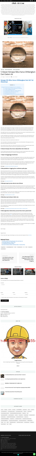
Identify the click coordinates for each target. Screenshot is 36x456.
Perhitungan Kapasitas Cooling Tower (8, 242)
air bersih (9, 409)
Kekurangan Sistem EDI (9, 181)
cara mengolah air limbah (11, 411)
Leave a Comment (14, 76)
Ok (18, 454)
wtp (7, 424)
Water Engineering (8, 69)
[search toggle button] (34, 0)
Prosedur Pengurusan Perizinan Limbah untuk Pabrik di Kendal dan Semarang (5, 272)
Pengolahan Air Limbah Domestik (27, 418)
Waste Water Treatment (20, 422)
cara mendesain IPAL (3, 411)
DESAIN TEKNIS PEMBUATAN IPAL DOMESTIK (15, 413)
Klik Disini (30, 235)
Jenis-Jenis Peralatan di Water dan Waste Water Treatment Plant (13, 244)
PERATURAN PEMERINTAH (4, 420)
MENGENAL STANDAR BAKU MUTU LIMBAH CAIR (13, 383)
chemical (25, 411)
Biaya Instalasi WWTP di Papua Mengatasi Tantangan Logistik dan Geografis (17, 272)
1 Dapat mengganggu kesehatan (9, 89)
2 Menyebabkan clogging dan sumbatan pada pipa (12, 90)
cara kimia (32, 409)
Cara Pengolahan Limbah (19, 411)
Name (2, 292)
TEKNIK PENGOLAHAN (12, 422)
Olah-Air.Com (18, 3)
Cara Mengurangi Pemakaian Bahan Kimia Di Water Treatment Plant (16, 208)
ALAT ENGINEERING (19, 409)
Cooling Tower (29, 411)
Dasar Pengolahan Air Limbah (5, 413)
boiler (11, 214)
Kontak (8, 0)
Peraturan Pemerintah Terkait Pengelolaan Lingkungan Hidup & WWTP (17, 387)
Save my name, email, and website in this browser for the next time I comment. (14, 297)
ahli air (2, 69)
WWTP (10, 424)
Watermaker (32, 422)
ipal (31, 271)
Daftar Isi (10, 0)
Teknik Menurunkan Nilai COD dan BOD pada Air (13, 391)
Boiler (29, 409)
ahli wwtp (26, 271)
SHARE (2, 422)
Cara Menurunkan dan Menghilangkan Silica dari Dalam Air (12, 241)
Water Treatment (16, 69)
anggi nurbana (25, 409)
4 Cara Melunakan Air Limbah (10, 194)
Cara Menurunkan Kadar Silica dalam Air (11, 166)
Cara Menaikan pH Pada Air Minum (8, 243)
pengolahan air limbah (18, 418)
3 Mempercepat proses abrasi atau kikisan (10, 91)
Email (14, 292)
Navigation (18, 18)
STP (4, 422)
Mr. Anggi (2, 76)
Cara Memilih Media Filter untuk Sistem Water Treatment (15, 374)
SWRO (7, 422)
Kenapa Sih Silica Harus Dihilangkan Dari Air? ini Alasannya (17, 81)
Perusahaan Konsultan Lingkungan (13, 420)
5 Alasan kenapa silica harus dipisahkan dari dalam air (12, 88)
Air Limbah (13, 409)
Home (1, 0)
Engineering (24, 413)
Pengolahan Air (12, 418)
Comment (2, 282)
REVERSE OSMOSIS (30, 420)
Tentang (4, 0)
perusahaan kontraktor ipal (22, 420)
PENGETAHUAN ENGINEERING (5, 418)
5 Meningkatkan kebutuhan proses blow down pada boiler (13, 94)
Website (26, 292)
